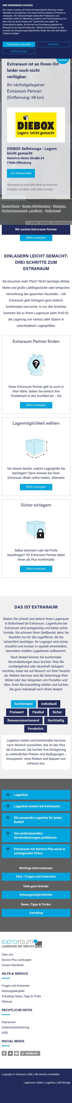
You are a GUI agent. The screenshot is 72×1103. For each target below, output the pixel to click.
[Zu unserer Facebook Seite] (4, 1053)
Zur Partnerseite (20, 173)
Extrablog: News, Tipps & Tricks (21, 996)
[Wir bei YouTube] (16, 1053)
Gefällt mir (32, 1053)
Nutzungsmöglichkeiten (36, 895)
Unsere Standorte (13, 965)
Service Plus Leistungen (16, 960)
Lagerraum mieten (33, 1083)
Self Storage (63, 1083)
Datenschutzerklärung (15, 1027)
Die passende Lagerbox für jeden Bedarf (38, 820)
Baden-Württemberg (36, 206)
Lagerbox (21, 795)
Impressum (9, 1022)
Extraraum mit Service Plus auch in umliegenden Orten (39, 851)
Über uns (7, 954)
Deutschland (10, 206)
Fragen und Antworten (16, 986)
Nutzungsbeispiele (13, 991)
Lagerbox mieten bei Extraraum (37, 806)
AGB (5, 1033)
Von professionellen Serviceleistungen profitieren (35, 836)
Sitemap (7, 1001)
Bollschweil (53, 211)
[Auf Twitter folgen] (10, 1053)
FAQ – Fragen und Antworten (36, 876)
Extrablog (36, 913)
